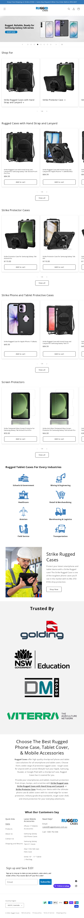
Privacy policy (37, 913)
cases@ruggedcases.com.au (54, 827)
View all (42, 198)
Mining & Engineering (61, 485)
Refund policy (26, 913)
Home (7, 824)
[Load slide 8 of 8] (50, 44)
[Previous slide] (22, 44)
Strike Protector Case (53, 100)
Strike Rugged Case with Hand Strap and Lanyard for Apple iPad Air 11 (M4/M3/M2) (58, 170)
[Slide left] (37, 111)
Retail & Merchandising (60, 502)
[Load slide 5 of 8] (41, 44)
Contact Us (9, 839)
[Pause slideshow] (61, 44)
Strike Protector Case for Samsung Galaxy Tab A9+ (59, 257)
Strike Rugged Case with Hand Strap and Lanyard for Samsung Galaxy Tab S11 (57, 342)
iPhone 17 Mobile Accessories (31, 827)
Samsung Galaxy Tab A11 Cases (30, 842)
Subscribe (45, 881)
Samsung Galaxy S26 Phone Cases (30, 835)
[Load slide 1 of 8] (27, 44)
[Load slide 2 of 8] (31, 44)
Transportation (60, 536)
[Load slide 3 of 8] (34, 44)
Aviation (24, 519)
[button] (4, 9)
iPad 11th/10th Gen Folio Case (31, 850)
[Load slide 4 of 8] (37, 44)
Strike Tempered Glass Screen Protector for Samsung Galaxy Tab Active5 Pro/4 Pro (19, 429)
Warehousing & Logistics (60, 519)
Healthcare (23, 502)
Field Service (23, 536)
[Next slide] (56, 44)
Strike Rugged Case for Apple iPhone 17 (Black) (20, 341)
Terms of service (49, 913)
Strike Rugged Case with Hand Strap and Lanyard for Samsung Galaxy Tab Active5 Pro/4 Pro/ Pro (20, 171)
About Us (9, 834)
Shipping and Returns (14, 844)
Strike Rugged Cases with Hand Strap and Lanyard (19, 101)
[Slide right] (46, 111)
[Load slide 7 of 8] (47, 44)
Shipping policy (61, 913)
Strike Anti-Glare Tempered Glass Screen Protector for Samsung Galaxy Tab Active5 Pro (59, 429)
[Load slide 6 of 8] (44, 44)
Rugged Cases (15, 913)
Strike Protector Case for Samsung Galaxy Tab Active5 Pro (20, 257)
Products (8, 829)
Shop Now (54, 589)
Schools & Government (23, 485)
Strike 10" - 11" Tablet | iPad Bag (32, 858)
